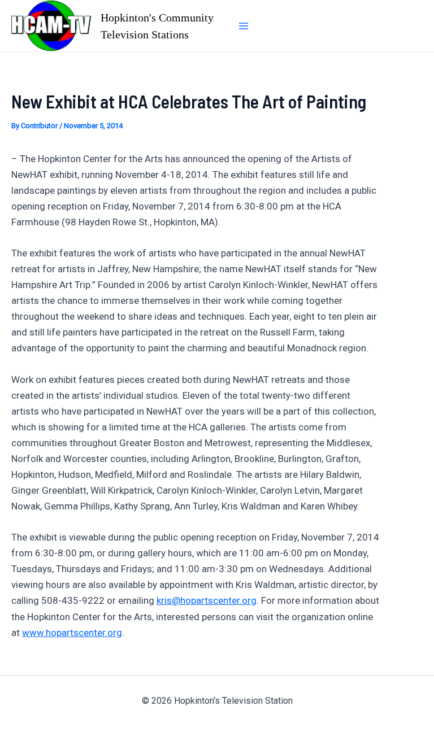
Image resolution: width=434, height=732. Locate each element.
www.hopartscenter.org (72, 632)
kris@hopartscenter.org (207, 600)
